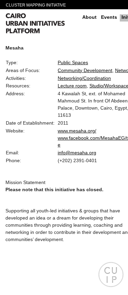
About (89, 17)
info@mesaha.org (77, 152)
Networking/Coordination (84, 78)
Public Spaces (73, 62)
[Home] (41, 24)
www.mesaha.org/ (77, 131)
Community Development (85, 70)
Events (109, 17)
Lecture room (72, 85)
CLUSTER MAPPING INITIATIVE (36, 5)
